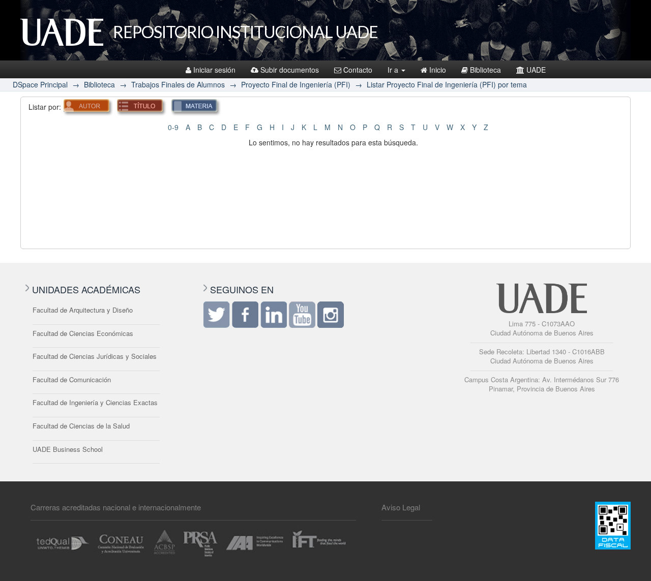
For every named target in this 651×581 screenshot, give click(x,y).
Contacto (357, 70)
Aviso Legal (400, 507)
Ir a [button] (394, 70)
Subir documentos (289, 70)
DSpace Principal (40, 84)
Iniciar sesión (214, 70)
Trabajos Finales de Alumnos (178, 84)
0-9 (173, 127)
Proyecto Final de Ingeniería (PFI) (295, 84)
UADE (536, 70)
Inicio (437, 70)
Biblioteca (485, 70)
